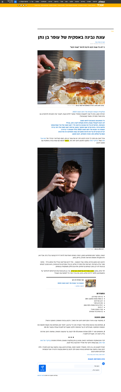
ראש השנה (102, 354)
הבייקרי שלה (94, 141)
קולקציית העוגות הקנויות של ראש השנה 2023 (89, 112)
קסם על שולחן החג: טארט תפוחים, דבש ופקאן (88, 134)
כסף (66, 1)
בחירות (83, 1)
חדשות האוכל (91, 5)
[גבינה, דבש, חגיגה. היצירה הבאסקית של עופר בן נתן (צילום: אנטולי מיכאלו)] (71, 78)
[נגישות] (2, 2)
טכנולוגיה (43, 1)
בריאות (56, 1)
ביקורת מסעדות (82, 5)
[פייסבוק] (19, 5)
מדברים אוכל (61, 5)
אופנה (37, 1)
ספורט (89, 1)
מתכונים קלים (44, 5)
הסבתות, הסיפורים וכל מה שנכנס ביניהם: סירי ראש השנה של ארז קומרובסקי (78, 125)
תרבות (77, 1)
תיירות (50, 1)
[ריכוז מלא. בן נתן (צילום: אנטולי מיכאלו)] (71, 199)
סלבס (71, 1)
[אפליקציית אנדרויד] (26, 5)
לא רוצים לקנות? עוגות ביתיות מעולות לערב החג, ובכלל (85, 123)
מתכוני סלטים (53, 5)
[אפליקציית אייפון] (23, 5)
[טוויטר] (21, 5)
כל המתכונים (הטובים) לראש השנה (92, 121)
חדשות (95, 1)
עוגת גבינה (90, 354)
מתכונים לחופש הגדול (71, 5)
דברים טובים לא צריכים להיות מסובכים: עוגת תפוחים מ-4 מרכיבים (81, 132)
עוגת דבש (95, 354)
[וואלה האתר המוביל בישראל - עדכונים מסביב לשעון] (101, 2)
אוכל (61, 1)
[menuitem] (94, 2)
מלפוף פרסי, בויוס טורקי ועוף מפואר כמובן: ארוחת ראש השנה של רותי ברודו (78, 127)
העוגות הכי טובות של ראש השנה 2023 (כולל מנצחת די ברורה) (83, 129)
